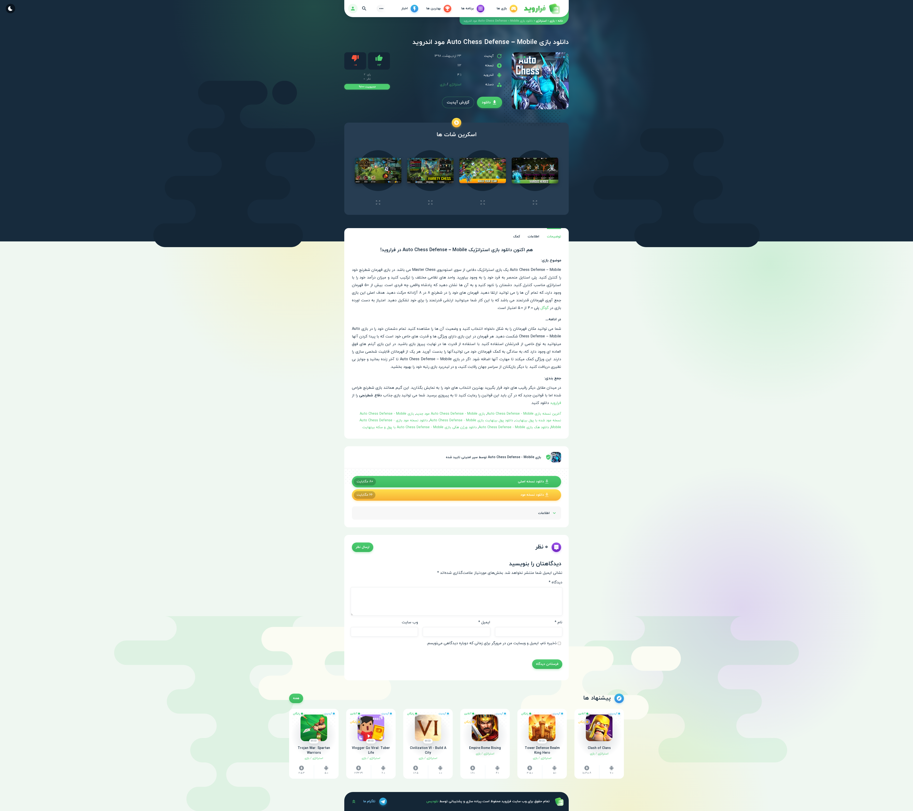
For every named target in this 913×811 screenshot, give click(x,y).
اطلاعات (533, 236)
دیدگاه (555, 582)
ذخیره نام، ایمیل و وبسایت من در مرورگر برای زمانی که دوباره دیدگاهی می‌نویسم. (492, 643)
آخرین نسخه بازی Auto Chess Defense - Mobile (524, 413)
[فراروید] (541, 8)
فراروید (555, 403)
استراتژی (541, 21)
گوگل (544, 308)
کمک (516, 236)
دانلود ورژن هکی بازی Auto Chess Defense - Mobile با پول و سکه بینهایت (419, 427)
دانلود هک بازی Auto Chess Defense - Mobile (514, 427)
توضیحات (554, 236)
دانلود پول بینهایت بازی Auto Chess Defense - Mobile (471, 420)
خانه (560, 21)
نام (558, 622)
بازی (552, 21)
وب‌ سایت (410, 622)
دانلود (486, 102)
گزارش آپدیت (458, 102)
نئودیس (432, 801)
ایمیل (484, 622)
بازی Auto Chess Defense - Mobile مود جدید (450, 413)
